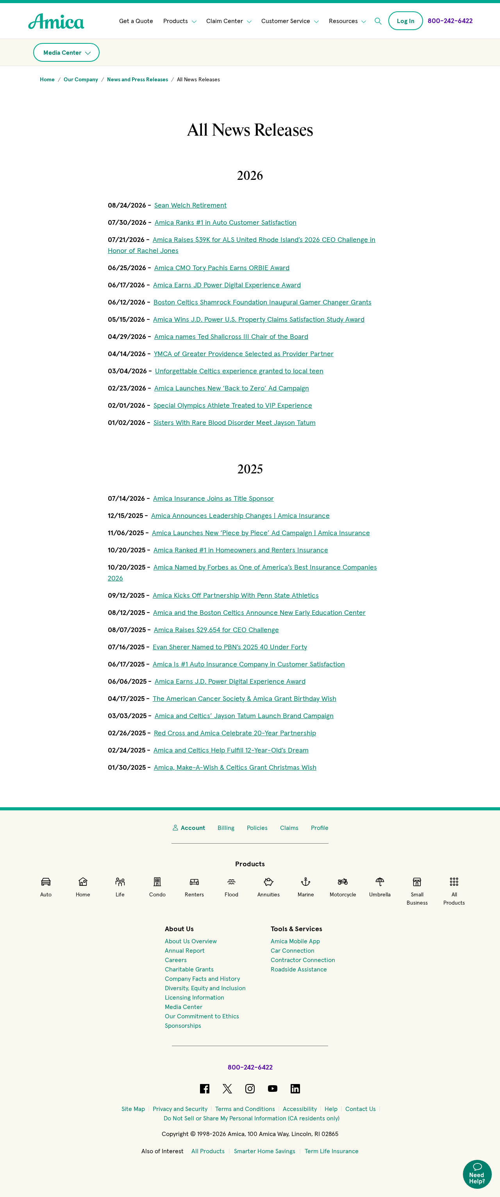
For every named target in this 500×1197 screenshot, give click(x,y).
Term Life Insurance (332, 1151)
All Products (454, 898)
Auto (46, 894)
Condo (157, 894)
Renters (194, 894)
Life (120, 894)
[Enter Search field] (378, 21)
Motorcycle (343, 894)
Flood (231, 894)
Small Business (417, 898)
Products (176, 21)
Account (193, 827)
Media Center (63, 52)
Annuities (268, 894)
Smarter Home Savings (264, 1151)
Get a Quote (136, 21)
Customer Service (286, 21)
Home (83, 894)
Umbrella (380, 894)
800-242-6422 (250, 1067)
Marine (306, 894)
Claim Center (225, 21)
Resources (344, 21)
